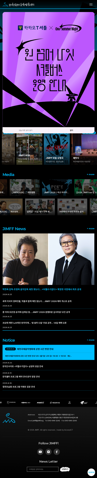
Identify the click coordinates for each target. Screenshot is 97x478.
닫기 (71, 130)
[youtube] (40, 452)
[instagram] (48, 452)
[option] (15, 147)
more (90, 174)
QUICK (91, 472)
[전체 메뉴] (91, 4)
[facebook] (57, 452)
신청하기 (65, 469)
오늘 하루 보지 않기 (25, 130)
